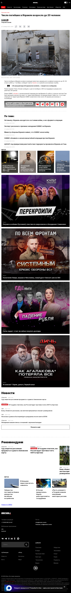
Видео (3, 7)
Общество (58, 7)
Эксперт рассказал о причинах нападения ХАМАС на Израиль (27, 126)
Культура (38, 557)
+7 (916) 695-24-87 (6, 522)
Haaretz (34, 83)
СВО (64, 7)
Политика (24, 7)
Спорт (55, 553)
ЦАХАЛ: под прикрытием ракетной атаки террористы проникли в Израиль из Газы (35, 144)
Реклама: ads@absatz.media (44, 524)
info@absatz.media (41, 522)
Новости (9, 7)
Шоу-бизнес (50, 7)
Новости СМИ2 (6, 504)
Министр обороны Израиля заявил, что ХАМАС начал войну (26, 132)
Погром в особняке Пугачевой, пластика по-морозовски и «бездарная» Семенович (34, 224)
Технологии (39, 560)
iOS (2, 529)
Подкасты (57, 560)
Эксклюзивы (17, 7)
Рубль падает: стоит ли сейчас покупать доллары (22, 331)
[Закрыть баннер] (64, 586)
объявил (15, 93)
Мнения (56, 563)
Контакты (21, 556)
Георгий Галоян (6, 22)
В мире (38, 550)
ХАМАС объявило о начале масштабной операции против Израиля (29, 138)
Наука (55, 557)
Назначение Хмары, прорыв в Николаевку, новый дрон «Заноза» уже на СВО (31, 278)
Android (3, 531)
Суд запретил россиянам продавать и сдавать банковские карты (23, 399)
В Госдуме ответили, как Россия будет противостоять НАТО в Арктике (33, 405)
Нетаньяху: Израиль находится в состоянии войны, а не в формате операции (33, 120)
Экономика (32, 7)
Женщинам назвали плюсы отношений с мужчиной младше (21, 422)
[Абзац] (35, 3)
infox (3, 150)
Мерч (20, 559)
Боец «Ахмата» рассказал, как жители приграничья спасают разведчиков (26, 411)
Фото (3, 559)
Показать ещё (35, 427)
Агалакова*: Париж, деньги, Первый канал (19, 384)
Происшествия (41, 7)
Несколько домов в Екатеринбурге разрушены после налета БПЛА (24, 416)
